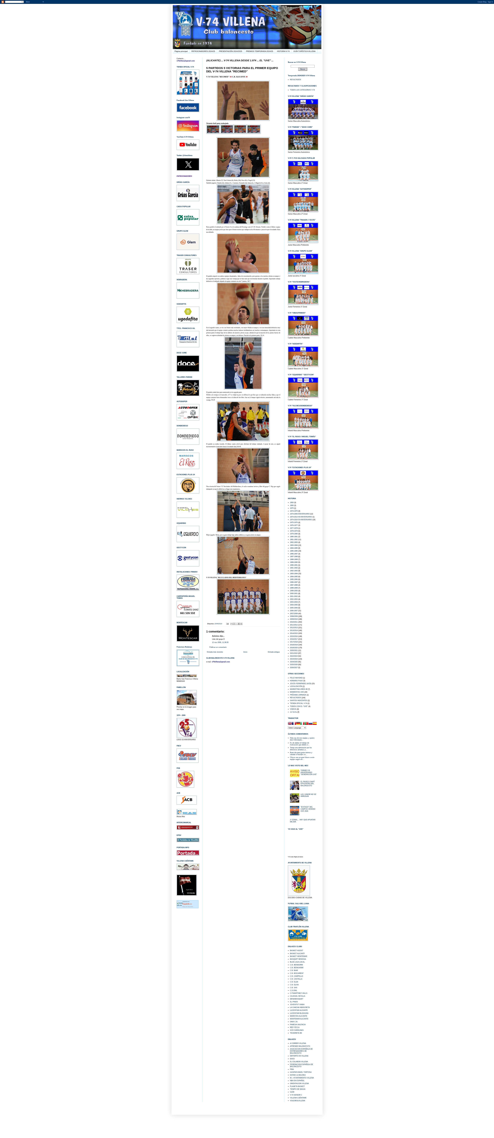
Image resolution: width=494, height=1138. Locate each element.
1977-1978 (294, 528)
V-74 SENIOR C (296, 1095)
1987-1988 (294, 557)
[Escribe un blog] (234, 624)
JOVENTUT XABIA (297, 1005)
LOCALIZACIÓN (296, 686)
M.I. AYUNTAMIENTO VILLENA (302, 1078)
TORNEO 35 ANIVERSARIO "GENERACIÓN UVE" (309, 772)
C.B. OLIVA (294, 985)
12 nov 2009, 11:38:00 (220, 642)
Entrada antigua (274, 652)
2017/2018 (294, 642)
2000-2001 (294, 593)
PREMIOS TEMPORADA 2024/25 (259, 51)
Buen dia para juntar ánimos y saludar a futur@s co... (301, 754)
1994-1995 (294, 576)
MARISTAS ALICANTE (298, 1016)
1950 (292, 502)
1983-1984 (294, 545)
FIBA (292, 1069)
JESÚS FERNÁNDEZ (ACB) (300, 683)
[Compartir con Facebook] (239, 624)
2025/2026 (294, 665)
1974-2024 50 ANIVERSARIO (301, 520)
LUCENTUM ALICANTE (299, 1010)
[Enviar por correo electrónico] (231, 624)
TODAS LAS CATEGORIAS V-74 (302, 90)
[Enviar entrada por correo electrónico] (227, 623)
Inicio (245, 652)
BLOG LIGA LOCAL (297, 962)
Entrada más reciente (215, 652)
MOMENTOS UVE (297, 692)
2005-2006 (294, 608)
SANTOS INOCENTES (298, 700)
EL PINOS (294, 1002)
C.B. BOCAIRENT (297, 973)
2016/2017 (294, 639)
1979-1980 (294, 534)
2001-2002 (294, 596)
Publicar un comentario (218, 647)
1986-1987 (294, 554)
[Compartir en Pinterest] (241, 624)
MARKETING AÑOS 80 (298, 689)
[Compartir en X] (236, 624)
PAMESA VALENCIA (298, 1024)
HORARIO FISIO (296, 681)
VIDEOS (293, 709)
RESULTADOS (295, 80)
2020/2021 (294, 650)
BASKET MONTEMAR (298, 956)
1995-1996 (294, 579)
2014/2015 (294, 633)
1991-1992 (294, 568)
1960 (292, 505)
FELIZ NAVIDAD (296, 678)
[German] (298, 723)
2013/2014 (294, 630)
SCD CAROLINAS (297, 1030)
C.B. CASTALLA (296, 979)
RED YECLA (294, 1027)
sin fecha (293, 712)
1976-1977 (294, 525)
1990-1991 (294, 565)
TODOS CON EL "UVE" (299, 706)
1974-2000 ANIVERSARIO (300, 514)
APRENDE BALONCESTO (300, 1046)
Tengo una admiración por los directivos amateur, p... (301, 749)
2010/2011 (294, 622)
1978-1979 (294, 531)
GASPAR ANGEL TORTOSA (301, 1072)
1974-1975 (294, 511)
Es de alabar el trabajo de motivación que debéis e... (300, 744)
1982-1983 (294, 542)
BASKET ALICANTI (297, 953)
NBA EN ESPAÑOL (297, 1081)
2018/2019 (294, 645)
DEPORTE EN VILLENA (299, 1056)
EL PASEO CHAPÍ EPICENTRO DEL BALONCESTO (308, 784)
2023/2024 (294, 659)
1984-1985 (294, 548)
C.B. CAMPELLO (296, 976)
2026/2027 (294, 668)
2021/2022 (294, 653)
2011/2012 (294, 625)
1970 (292, 508)
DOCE (292, 1059)
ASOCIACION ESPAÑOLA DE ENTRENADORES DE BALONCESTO (301, 1051)
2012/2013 (294, 628)
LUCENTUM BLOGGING (299, 1013)
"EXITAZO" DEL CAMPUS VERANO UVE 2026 (308, 809)
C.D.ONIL (293, 990)
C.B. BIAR (294, 970)
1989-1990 (294, 562)
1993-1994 (294, 574)
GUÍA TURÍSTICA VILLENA (304, 51)
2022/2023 (294, 656)
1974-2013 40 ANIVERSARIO (301, 517)
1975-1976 (294, 522)
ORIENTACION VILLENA (299, 1083)
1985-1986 (294, 551)
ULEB (292, 1092)
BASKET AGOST (296, 950)
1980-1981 (294, 537)
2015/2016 (294, 636)
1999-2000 (294, 591)
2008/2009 (294, 616)
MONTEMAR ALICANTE (299, 1019)
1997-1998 (294, 585)
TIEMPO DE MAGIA (297, 1089)
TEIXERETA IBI (296, 1033)
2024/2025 (294, 662)
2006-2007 (294, 611)
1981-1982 (294, 539)
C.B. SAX (293, 988)
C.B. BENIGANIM (296, 968)
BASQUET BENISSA (298, 959)
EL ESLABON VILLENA (299, 1062)
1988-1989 (294, 559)
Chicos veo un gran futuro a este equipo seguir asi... (302, 758)
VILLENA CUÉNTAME (298, 1098)
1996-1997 (294, 582)
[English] (290, 723)
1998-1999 (294, 588)
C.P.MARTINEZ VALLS (298, 993)
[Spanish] (315, 723)
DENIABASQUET (296, 999)
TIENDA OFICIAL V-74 (298, 703)
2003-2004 (294, 602)
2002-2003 (294, 599)
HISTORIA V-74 (283, 51)
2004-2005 (294, 605)
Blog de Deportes (188, 906)
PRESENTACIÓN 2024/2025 (230, 51)
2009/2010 (218, 623)
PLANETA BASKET (297, 1086)
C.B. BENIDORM (296, 965)
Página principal (181, 51)
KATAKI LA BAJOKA (298, 1075)
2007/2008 (294, 613)
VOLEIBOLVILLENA (297, 1101)
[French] (294, 723)
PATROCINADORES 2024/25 (203, 51)
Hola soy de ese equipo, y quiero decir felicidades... (302, 739)
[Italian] (302, 723)
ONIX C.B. (294, 1022)
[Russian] (310, 723)
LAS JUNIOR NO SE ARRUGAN (308, 795)
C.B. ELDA (294, 982)
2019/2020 (294, 648)
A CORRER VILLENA (298, 1043)
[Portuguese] (306, 723)
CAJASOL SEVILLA (297, 996)
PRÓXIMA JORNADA (298, 695)
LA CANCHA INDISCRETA (300, 1007)
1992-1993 (294, 571)
